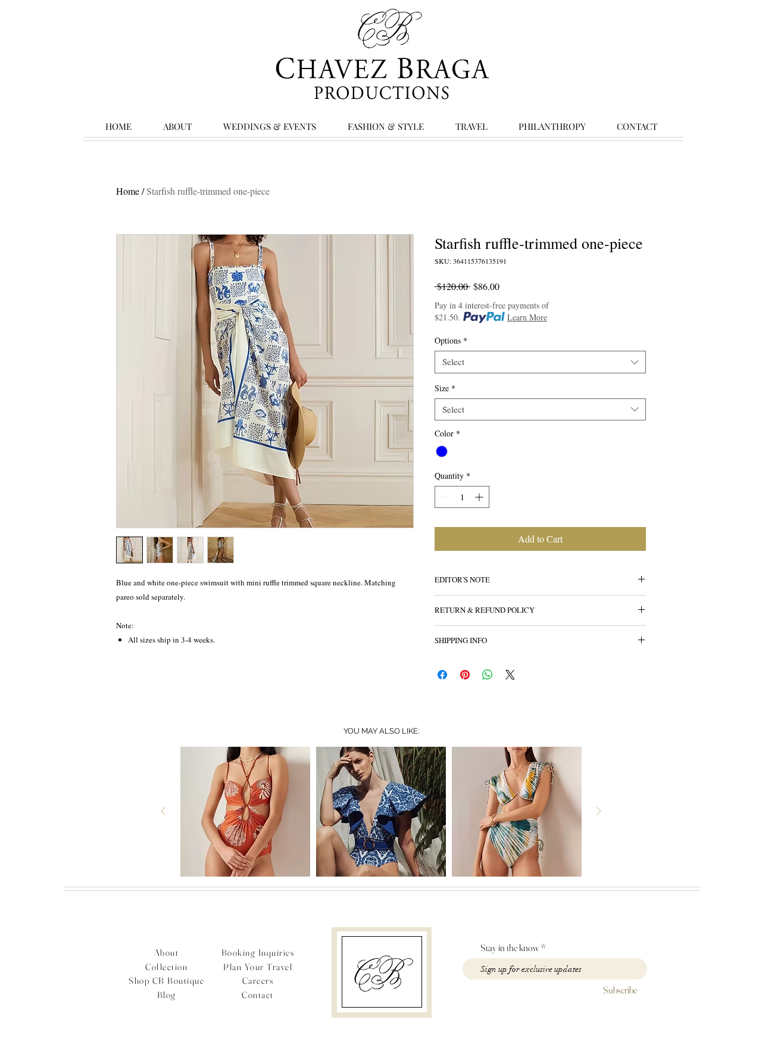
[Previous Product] (163, 811)
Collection (166, 966)
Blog (166, 994)
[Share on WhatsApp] (487, 675)
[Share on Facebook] (442, 675)
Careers (258, 980)
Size (445, 388)
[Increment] (480, 497)
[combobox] (540, 362)
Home (127, 191)
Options (451, 340)
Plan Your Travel (257, 966)
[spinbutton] (462, 497)
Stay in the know (509, 947)
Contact (258, 994)
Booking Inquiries (258, 952)
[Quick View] (245, 812)
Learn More (527, 317)
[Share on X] (510, 675)
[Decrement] (443, 497)
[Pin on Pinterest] (465, 675)
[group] (381, 811)
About (166, 952)
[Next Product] (599, 811)
